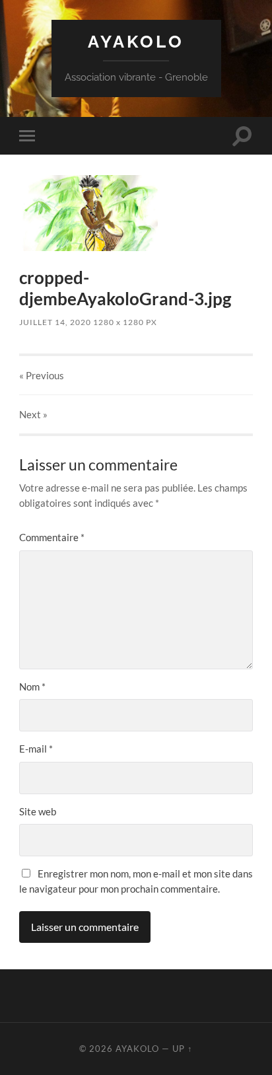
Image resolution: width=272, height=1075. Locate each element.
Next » (33, 414)
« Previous (41, 375)
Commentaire (52, 537)
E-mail (36, 749)
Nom (32, 686)
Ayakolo (136, 41)
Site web (37, 811)
